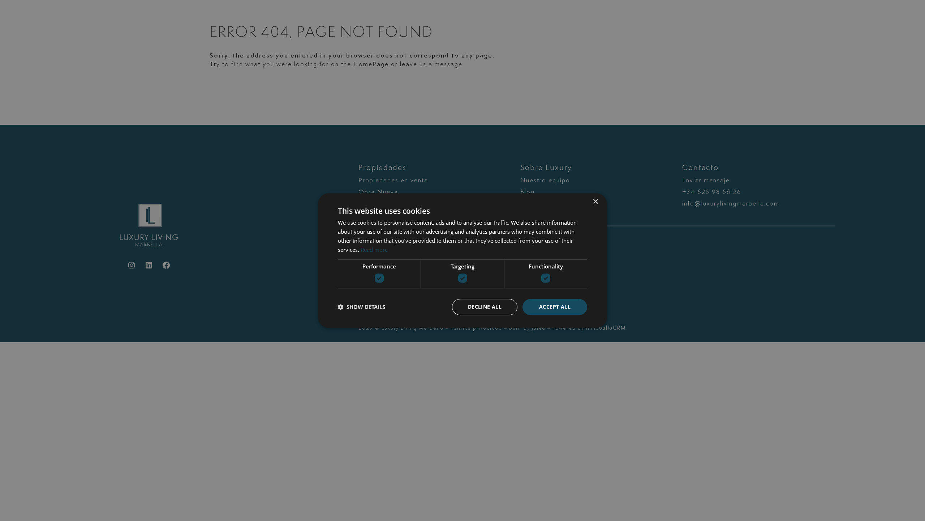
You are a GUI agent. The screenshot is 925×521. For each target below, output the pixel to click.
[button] (361, 307)
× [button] (595, 201)
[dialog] (462, 260)
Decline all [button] (485, 306)
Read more (374, 249)
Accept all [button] (555, 306)
